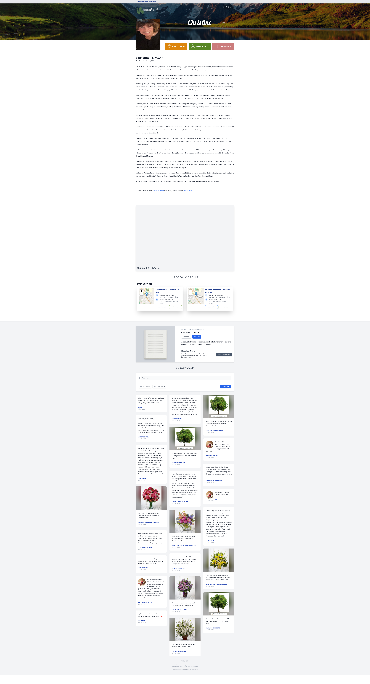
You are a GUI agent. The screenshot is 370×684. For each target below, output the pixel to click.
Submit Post (226, 386)
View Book (186, 337)
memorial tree (159, 190)
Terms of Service (190, 666)
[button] (146, 294)
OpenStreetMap (187, 669)
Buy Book (197, 337)
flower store (188, 190)
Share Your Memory (224, 354)
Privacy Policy (179, 666)
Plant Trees (176, 307)
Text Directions (162, 307)
